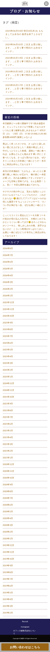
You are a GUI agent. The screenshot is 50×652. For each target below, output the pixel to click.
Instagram (25, 627)
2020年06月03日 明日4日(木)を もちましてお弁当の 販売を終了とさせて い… (24, 34)
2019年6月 (8, 585)
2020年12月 (8, 464)
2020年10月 (8, 477)
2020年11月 (8, 471)
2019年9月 (8, 565)
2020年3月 (8, 525)
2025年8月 (8, 329)
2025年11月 (8, 309)
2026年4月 (8, 275)
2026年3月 (8, 282)
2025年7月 (8, 336)
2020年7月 (8, 498)
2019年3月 (8, 606)
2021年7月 (8, 417)
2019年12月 (8, 545)
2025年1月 (8, 376)
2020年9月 (8, 484)
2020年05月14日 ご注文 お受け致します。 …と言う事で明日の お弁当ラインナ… (24, 102)
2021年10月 (8, 396)
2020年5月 (8, 511)
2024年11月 (8, 390)
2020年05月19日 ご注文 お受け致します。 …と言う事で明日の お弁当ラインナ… (24, 61)
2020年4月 (8, 518)
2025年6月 (8, 343)
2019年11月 (8, 552)
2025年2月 (8, 369)
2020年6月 (8, 504)
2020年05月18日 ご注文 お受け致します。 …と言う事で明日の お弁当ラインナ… (24, 74)
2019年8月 (8, 572)
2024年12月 (8, 383)
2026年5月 (8, 268)
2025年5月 (8, 349)
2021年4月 (8, 437)
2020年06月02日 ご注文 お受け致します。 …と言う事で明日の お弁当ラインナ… (24, 47)
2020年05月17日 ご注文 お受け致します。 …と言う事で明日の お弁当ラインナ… (24, 88)
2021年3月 (8, 444)
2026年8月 (8, 248)
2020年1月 (8, 538)
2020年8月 (8, 491)
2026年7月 (8, 255)
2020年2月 (8, 531)
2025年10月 (8, 315)
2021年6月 (8, 423)
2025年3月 (8, 363)
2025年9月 (8, 322)
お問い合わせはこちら (25, 647)
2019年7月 (8, 579)
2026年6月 (8, 261)
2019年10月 (8, 558)
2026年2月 (8, 289)
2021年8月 (8, 410)
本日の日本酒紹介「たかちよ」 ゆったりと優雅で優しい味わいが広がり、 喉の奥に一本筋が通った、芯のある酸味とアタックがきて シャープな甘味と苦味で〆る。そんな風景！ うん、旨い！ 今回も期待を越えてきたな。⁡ (24, 178)
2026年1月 (8, 295)
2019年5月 (8, 592)
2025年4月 (8, 356)
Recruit (25, 621)
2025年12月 (8, 302)
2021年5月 (8, 430)
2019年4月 (8, 599)
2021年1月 (8, 457)
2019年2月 (8, 612)
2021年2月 (8, 450)
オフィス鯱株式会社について (24, 632)
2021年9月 (8, 403)
